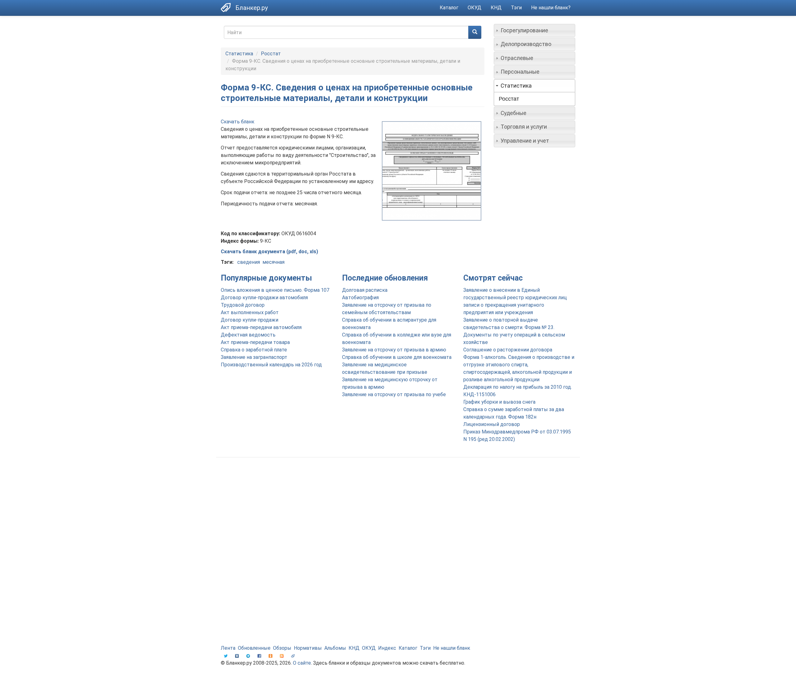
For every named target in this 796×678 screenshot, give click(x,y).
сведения (248, 262)
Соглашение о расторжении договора (507, 350)
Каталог (449, 8)
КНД (496, 8)
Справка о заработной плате (254, 350)
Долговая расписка (364, 290)
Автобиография (360, 297)
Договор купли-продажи (249, 320)
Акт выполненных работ (250, 312)
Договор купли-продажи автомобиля (264, 297)
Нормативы (308, 648)
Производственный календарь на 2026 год (271, 365)
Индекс (387, 648)
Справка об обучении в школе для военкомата (396, 357)
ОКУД (474, 8)
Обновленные (254, 648)
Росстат (271, 54)
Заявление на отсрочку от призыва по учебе (394, 394)
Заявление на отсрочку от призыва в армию (394, 350)
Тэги (516, 8)
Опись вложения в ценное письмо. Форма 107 (275, 290)
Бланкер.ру (251, 7)
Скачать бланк (237, 122)
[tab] (535, 30)
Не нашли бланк (451, 648)
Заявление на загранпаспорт (254, 357)
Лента (228, 648)
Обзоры (282, 648)
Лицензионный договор (491, 424)
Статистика (239, 54)
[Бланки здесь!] (228, 7)
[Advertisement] (398, 511)
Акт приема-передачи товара (255, 342)
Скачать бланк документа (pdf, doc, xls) (269, 251)
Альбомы (335, 648)
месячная (273, 262)
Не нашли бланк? (551, 8)
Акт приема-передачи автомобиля (261, 327)
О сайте (302, 663)
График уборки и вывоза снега (499, 402)
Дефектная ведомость (248, 335)
